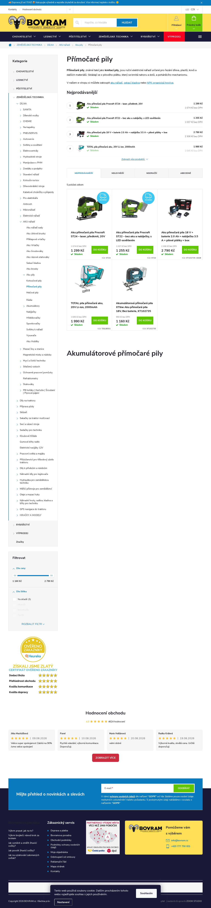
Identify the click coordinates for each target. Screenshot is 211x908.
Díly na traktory (27, 400)
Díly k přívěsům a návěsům (33, 468)
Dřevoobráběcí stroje (33, 186)
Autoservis (28, 139)
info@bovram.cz (179, 840)
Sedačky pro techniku (31, 430)
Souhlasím (146, 893)
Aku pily (30, 274)
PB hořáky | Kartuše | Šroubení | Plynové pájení (39, 392)
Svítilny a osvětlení (32, 145)
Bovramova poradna (61, 835)
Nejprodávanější (84, 173)
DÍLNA (23, 103)
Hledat (127, 22)
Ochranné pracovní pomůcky (38, 372)
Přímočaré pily (34, 286)
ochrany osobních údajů (122, 796)
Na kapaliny (29, 127)
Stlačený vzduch (31, 366)
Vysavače (31, 335)
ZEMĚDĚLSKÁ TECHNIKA (30, 97)
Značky (20, 541)
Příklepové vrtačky (35, 239)
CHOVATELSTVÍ (25, 71)
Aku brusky (32, 268)
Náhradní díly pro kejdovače (34, 474)
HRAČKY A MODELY (30, 515)
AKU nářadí (29, 221)
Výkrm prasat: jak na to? (20, 830)
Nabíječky (31, 311)
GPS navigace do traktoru (33, 509)
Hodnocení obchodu (31, 9)
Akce (21, 604)
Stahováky (28, 384)
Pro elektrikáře (30, 198)
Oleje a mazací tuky (30, 494)
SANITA (27, 109)
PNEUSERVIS (30, 133)
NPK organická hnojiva (160, 83)
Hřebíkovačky (33, 317)
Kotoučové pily (34, 280)
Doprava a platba (59, 830)
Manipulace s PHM (32, 162)
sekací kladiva (132, 83)
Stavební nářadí (31, 174)
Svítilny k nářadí (34, 329)
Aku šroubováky (34, 251)
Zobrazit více (106, 758)
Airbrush (27, 204)
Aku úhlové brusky (35, 233)
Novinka (23, 609)
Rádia (29, 300)
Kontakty (12, 9)
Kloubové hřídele (28, 436)
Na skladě (24, 599)
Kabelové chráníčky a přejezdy (38, 192)
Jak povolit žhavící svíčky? (21, 850)
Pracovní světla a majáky (32, 453)
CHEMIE (27, 121)
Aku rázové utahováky (37, 257)
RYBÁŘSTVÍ (23, 524)
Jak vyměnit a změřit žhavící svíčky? (22, 844)
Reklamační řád (58, 862)
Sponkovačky (33, 323)
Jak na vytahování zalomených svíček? (23, 857)
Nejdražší (151, 173)
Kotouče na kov (31, 180)
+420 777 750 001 (180, 846)
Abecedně (185, 173)
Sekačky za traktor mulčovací (35, 418)
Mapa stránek (57, 866)
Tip (20, 615)
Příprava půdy (27, 406)
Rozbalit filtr (32, 624)
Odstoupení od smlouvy (63, 857)
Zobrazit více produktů (133, 159)
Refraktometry (30, 378)
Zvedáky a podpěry (32, 168)
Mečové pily (32, 292)
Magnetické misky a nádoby (37, 354)
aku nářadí (116, 83)
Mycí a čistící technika (34, 360)
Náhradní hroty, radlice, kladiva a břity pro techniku (36, 502)
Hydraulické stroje (32, 156)
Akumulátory (33, 306)
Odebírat (184, 788)
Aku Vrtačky (32, 245)
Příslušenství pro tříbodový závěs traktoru (37, 461)
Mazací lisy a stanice (33, 349)
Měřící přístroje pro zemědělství (36, 488)
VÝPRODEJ (22, 533)
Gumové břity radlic (30, 441)
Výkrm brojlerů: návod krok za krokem (23, 837)
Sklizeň (23, 412)
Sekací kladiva (33, 263)
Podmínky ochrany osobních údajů (65, 846)
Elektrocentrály (30, 150)
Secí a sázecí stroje (29, 424)
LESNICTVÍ (22, 80)
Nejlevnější (118, 173)
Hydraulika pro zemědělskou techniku (34, 481)
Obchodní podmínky (61, 840)
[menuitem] (24, 37)
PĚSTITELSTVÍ (24, 88)
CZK (193, 9)
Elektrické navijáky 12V (31, 447)
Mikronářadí (29, 209)
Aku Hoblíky (32, 341)
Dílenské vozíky (31, 115)
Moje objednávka (59, 852)
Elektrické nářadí (31, 215)
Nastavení (63, 902)
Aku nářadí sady (34, 227)
